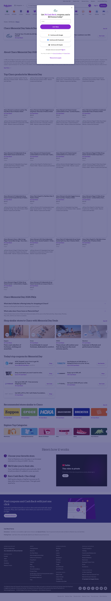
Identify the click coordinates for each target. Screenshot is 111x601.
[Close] (72, 7)
